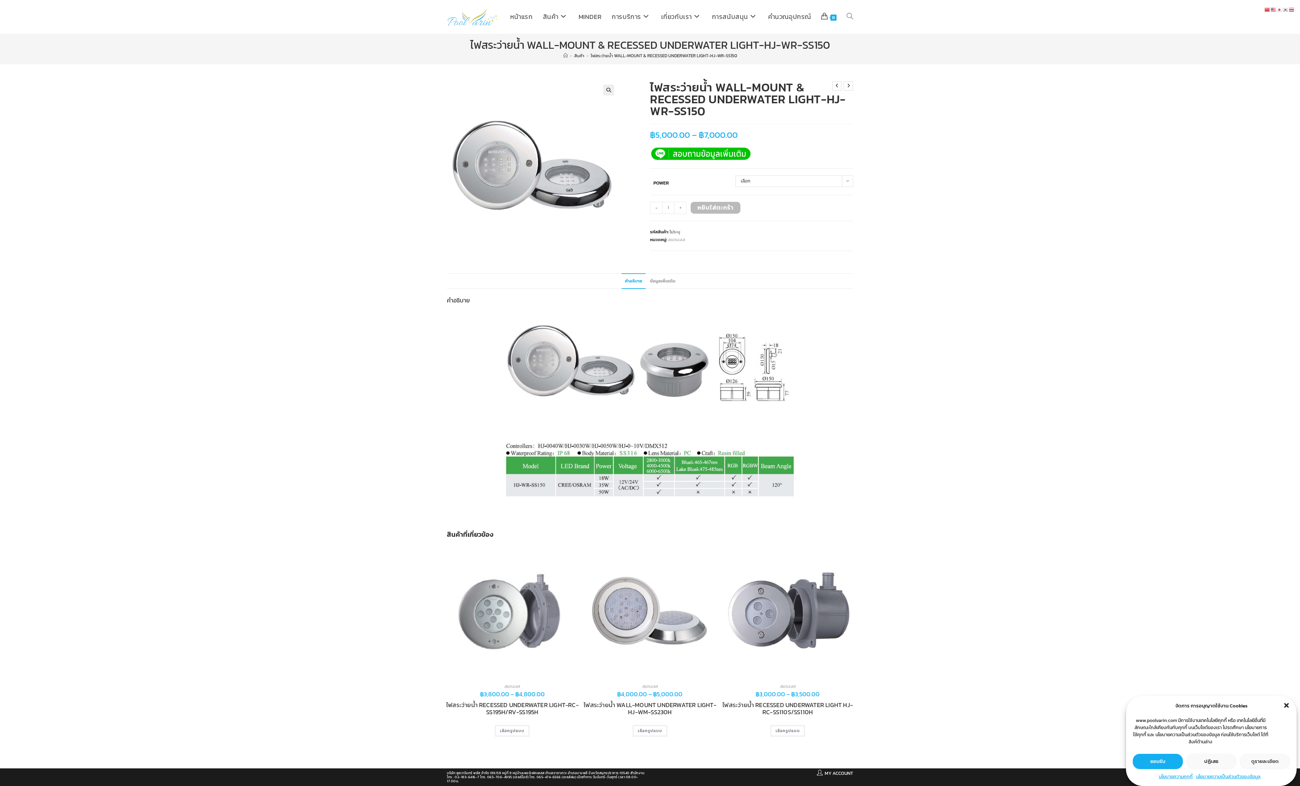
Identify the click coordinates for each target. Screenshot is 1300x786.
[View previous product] (837, 86)
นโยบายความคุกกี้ (1176, 776)
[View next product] (848, 86)
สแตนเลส (676, 239)
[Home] (565, 55)
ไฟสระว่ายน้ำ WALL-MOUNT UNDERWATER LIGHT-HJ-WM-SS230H (650, 708)
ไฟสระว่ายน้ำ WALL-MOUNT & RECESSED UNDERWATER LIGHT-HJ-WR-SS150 (664, 55)
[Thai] (1292, 9)
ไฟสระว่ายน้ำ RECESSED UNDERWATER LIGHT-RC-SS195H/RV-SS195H (512, 708)
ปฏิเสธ (1211, 761)
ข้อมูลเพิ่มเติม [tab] (662, 281)
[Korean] (1286, 9)
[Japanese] (1280, 9)
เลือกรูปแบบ (512, 731)
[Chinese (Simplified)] (1267, 9)
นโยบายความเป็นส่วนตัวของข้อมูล (1228, 776)
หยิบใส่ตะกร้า (715, 207)
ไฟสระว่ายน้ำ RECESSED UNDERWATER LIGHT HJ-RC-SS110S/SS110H (787, 708)
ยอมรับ (1158, 761)
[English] (1274, 9)
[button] (1286, 705)
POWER (661, 183)
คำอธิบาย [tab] (633, 281)
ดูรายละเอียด (1265, 761)
